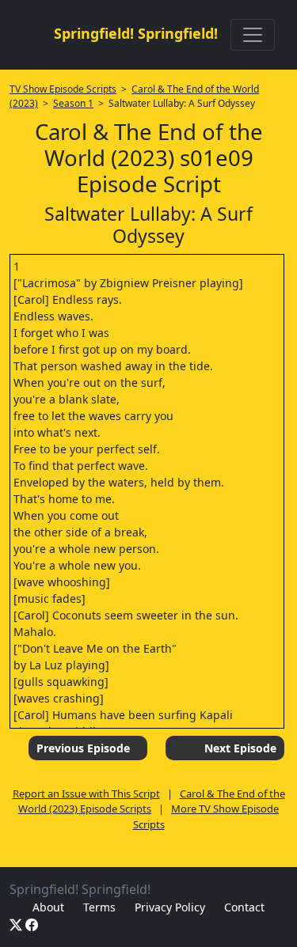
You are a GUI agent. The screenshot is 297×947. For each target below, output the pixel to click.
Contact (244, 907)
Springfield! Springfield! (136, 33)
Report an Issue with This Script (86, 793)
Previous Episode (83, 748)
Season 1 (73, 103)
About (48, 907)
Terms (99, 907)
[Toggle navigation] (252, 35)
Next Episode (240, 748)
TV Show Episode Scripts (63, 89)
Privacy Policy (170, 907)
